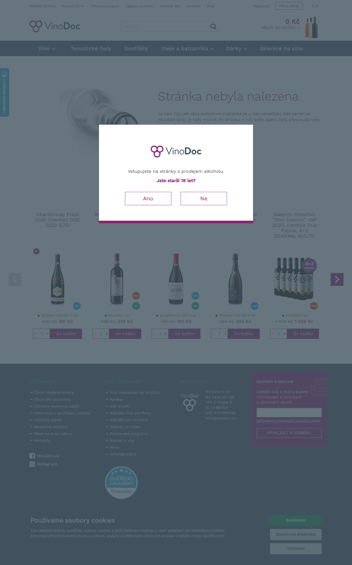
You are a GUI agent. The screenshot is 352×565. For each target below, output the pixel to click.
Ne (203, 198)
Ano (148, 198)
